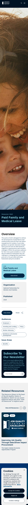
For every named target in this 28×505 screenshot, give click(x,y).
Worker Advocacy (8, 330)
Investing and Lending (10, 326)
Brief (11, 214)
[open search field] (21, 3)
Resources (5, 214)
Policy (22, 326)
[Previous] (20, 407)
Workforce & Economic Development (10, 334)
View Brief (15, 276)
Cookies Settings (14, 500)
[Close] (24, 470)
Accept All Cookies (14, 490)
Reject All (14, 495)
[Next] (23, 407)
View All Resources (12, 408)
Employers (6, 323)
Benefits (5, 344)
